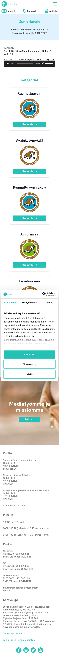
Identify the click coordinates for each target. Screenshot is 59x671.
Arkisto (53, 11)
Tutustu (29, 419)
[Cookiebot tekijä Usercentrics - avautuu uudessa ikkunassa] (42, 294)
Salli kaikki (29, 354)
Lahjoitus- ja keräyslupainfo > (19, 639)
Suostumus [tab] (10, 302)
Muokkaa (28, 364)
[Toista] (7, 63)
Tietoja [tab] (48, 302)
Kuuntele (28, 124)
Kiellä (30, 374)
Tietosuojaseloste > (14, 633)
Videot (11, 11)
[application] (29, 64)
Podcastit (32, 11)
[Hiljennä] (42, 63)
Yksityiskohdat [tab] (29, 302)
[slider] (49, 63)
